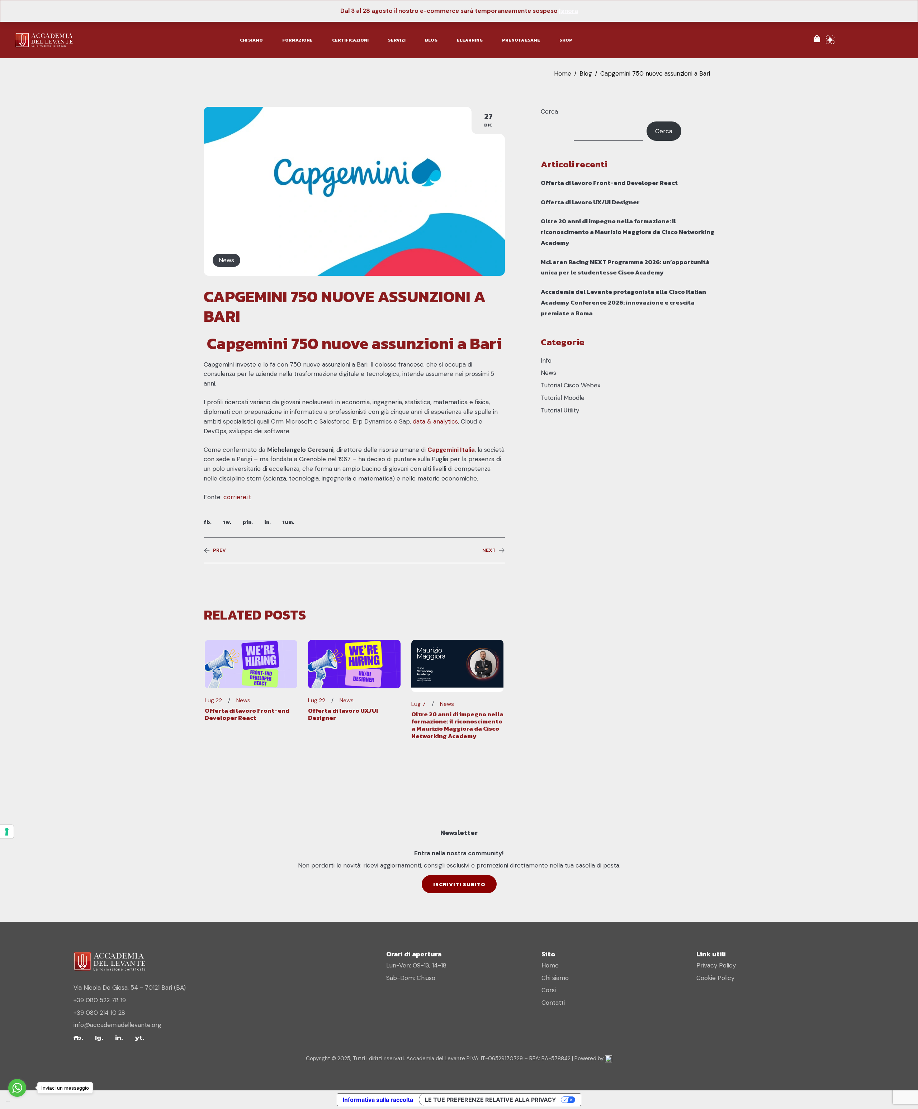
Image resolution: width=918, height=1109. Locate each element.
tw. (227, 522)
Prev (219, 550)
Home (562, 73)
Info (546, 360)
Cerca (549, 111)
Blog (585, 73)
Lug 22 (213, 700)
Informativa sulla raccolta (378, 1099)
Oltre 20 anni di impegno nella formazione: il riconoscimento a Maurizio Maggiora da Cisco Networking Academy (457, 725)
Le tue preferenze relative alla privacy (490, 1099)
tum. (288, 522)
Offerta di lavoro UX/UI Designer (343, 714)
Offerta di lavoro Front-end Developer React (247, 714)
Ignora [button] (568, 11)
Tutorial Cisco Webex (570, 385)
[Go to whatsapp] (17, 1088)
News (226, 260)
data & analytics (435, 421)
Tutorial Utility (560, 410)
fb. (208, 522)
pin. (248, 522)
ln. (267, 522)
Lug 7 (418, 704)
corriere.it (237, 497)
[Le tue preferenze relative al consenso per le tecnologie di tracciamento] (7, 831)
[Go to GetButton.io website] (17, 1101)
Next (489, 550)
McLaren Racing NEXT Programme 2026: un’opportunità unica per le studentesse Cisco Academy (625, 267)
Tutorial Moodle (563, 398)
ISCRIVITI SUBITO (459, 884)
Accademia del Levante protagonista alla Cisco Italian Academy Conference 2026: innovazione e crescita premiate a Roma (623, 302)
